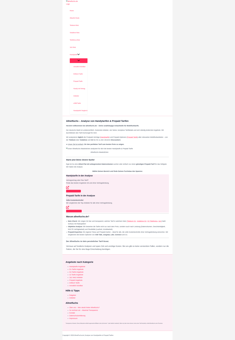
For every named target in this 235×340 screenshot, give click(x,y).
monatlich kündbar (76, 286)
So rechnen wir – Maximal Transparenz (83, 310)
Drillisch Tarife (74, 283)
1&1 (159, 221)
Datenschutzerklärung (77, 316)
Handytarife (105, 137)
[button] (78, 54)
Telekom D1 (131, 221)
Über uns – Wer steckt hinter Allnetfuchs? (84, 307)
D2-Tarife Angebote (76, 272)
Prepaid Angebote (75, 280)
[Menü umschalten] (78, 60)
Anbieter (72, 298)
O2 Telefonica (152, 221)
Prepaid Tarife (132, 137)
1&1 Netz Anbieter (76, 277)
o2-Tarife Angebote (76, 275)
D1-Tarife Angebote (76, 269)
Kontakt (72, 313)
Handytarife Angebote (77, 266)
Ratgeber (72, 295)
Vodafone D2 (141, 221)
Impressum (73, 318)
